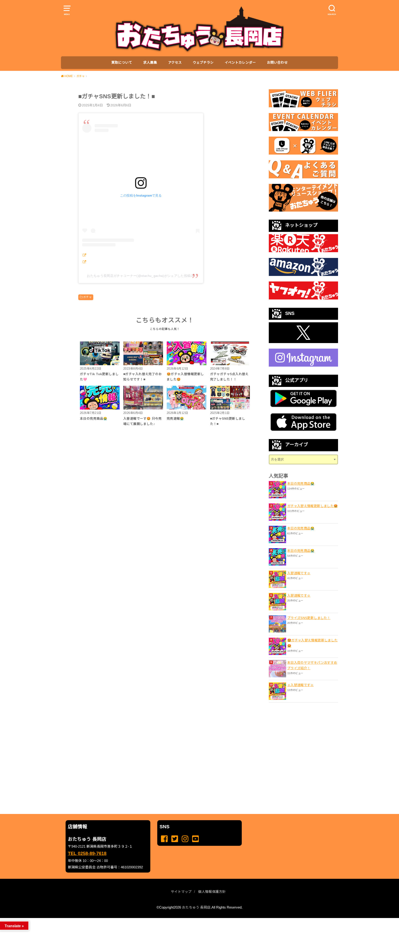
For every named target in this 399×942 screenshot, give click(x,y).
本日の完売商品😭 (300, 483)
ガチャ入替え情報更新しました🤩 (312, 506)
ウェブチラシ (203, 62)
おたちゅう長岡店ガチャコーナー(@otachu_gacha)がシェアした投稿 (138, 276)
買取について (121, 62)
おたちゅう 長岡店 (196, 907)
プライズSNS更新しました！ (308, 618)
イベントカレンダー (240, 62)
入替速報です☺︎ (298, 573)
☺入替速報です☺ (300, 685)
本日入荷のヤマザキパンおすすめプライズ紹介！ (312, 665)
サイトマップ (181, 892)
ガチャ (87, 297)
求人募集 (150, 62)
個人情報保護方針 (212, 892)
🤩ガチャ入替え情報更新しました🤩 (312, 643)
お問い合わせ (277, 62)
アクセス (175, 62)
